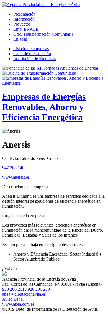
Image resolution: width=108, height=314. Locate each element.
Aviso (13, 299)
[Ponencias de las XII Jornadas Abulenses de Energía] (50, 68)
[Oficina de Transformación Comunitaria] (39, 73)
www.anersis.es (16, 177)
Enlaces (20, 39)
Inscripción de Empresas (34, 58)
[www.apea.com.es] (41, 4)
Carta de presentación (32, 53)
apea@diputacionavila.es (24, 294)
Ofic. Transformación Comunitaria (43, 34)
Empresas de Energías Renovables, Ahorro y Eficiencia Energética (44, 107)
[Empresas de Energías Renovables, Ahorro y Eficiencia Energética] (54, 83)
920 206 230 (39, 289)
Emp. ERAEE (25, 29)
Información (24, 19)
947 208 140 (13, 167)
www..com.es (18, 304)
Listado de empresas (31, 48)
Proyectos (21, 24)
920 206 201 (13, 289)
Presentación (24, 14)
